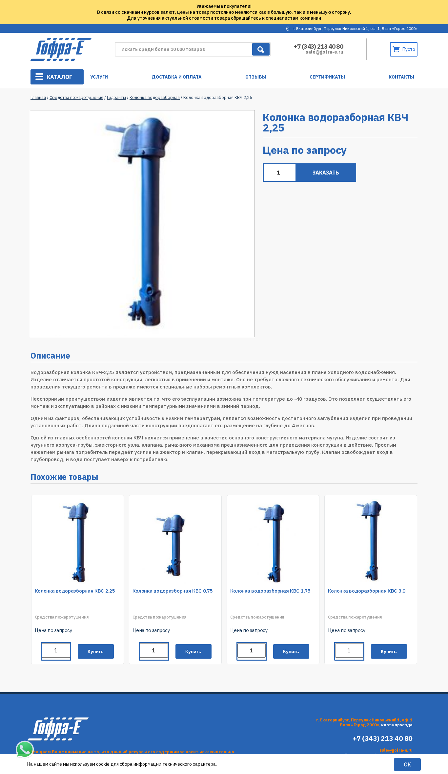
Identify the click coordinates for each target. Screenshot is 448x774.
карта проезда (397, 725)
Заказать (326, 172)
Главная (38, 97)
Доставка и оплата (177, 77)
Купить (96, 651)
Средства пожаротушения (76, 97)
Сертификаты (327, 77)
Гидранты (116, 97)
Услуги (99, 77)
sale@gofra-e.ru (324, 52)
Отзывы (255, 77)
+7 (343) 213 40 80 (318, 46)
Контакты (401, 77)
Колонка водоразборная (155, 97)
